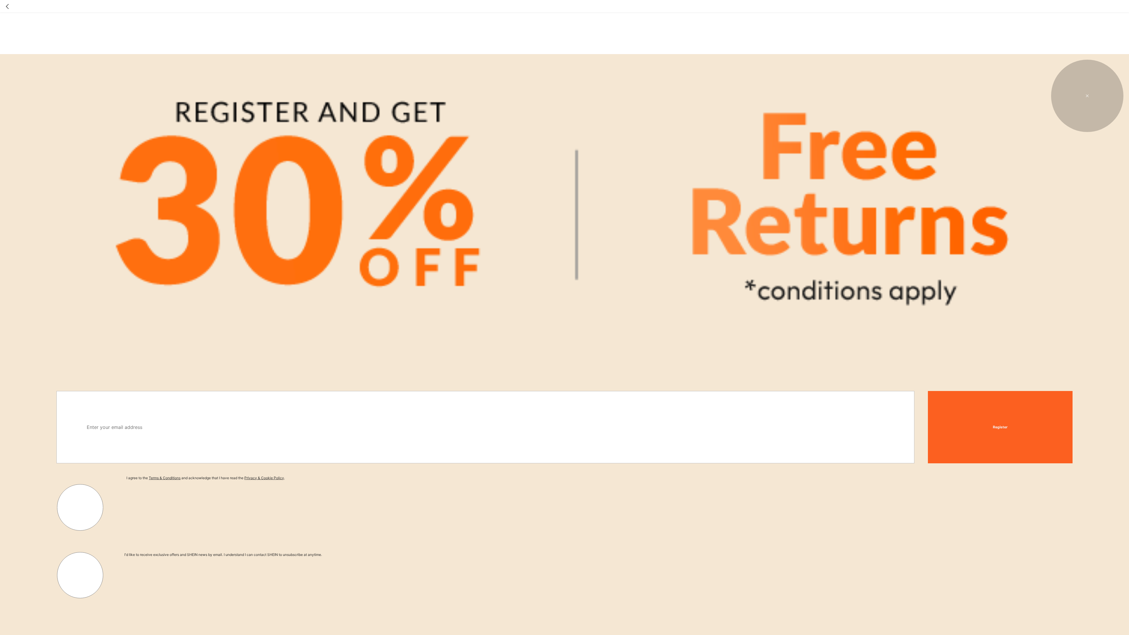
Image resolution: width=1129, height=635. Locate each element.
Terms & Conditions (165, 478)
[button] (1087, 96)
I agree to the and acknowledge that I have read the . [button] (205, 478)
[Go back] (7, 6)
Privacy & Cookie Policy (264, 478)
